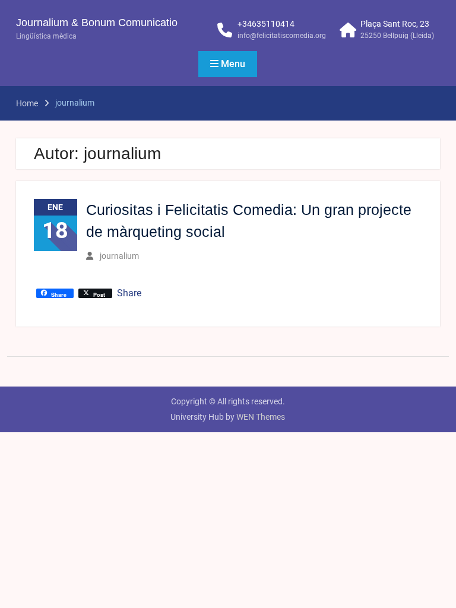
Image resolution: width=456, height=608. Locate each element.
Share (129, 293)
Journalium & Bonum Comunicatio (97, 22)
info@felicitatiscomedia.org (282, 35)
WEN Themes (260, 417)
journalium (119, 256)
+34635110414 (266, 23)
